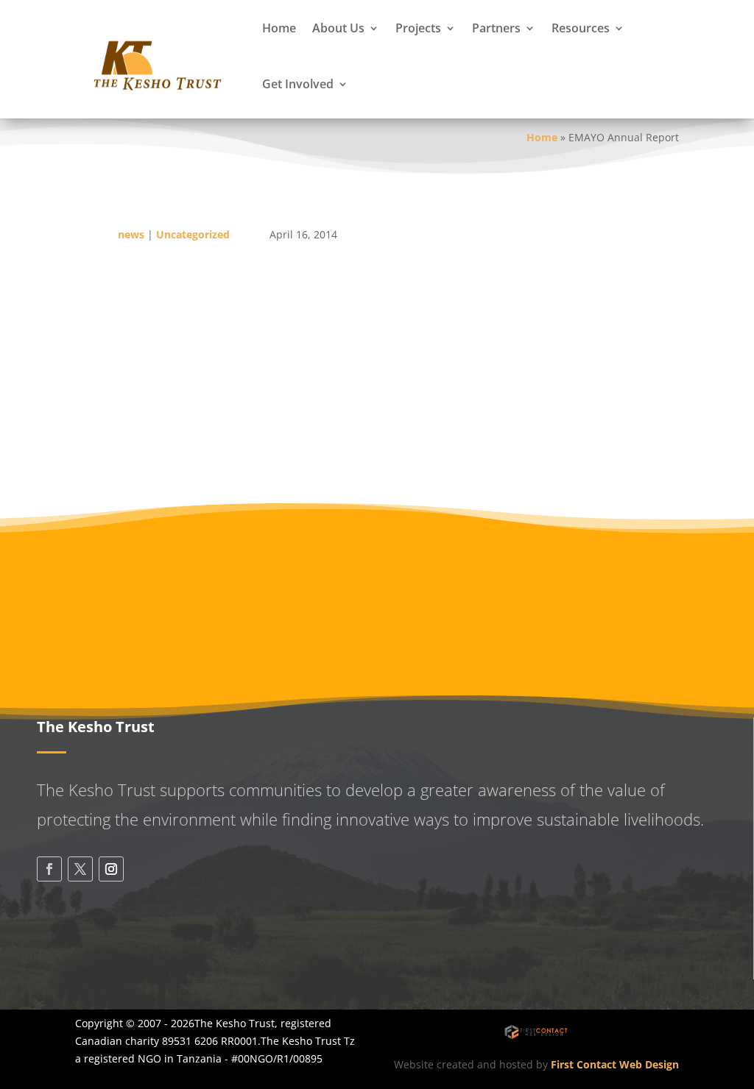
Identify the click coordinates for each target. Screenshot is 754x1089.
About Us (338, 28)
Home (279, 28)
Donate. (95, 438)
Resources (581, 28)
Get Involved (298, 84)
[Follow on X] (80, 869)
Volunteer (619, 561)
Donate (456, 561)
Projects (418, 28)
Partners (496, 28)
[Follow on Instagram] (111, 869)
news (131, 234)
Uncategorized (193, 234)
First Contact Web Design (615, 1064)
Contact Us (106, 955)
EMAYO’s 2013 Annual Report (149, 340)
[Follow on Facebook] (49, 869)
